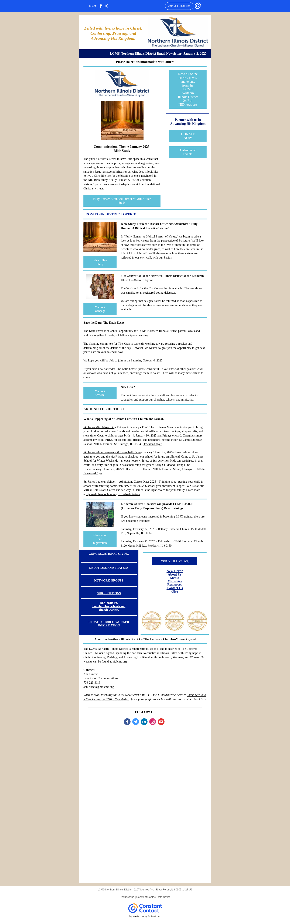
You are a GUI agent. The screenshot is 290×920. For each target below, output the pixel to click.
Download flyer (152, 444)
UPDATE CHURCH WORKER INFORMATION (109, 623)
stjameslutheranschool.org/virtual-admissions (113, 494)
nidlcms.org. (120, 661)
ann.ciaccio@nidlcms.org (98, 686)
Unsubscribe (127, 897)
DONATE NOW (188, 136)
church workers (109, 609)
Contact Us (175, 588)
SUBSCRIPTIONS (109, 593)
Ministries (175, 581)
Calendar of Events (188, 152)
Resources (174, 584)
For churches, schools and (108, 606)
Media (174, 578)
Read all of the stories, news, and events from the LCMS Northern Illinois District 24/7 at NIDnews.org (188, 89)
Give (174, 591)
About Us (175, 574)
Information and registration (100, 539)
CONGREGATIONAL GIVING (109, 553)
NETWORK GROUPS (108, 580)
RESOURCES (109, 602)
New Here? (175, 571)
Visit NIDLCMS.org (175, 561)
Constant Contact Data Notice (153, 897)
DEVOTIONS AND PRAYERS (108, 567)
